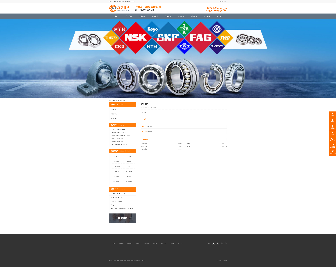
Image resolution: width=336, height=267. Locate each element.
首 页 (119, 100)
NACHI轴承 (116, 181)
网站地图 (221, 1)
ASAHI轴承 (129, 181)
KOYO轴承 (129, 171)
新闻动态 (168, 16)
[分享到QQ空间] (225, 243)
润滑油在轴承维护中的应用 (119, 144)
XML (225, 1)
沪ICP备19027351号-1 (140, 260)
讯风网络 (224, 260)
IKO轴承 (116, 171)
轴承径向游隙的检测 (117, 141)
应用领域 (207, 16)
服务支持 (181, 16)
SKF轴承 (116, 156)
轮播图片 (125, 100)
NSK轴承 (129, 156)
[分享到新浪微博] (221, 243)
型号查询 (194, 16)
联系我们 (220, 16)
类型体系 (155, 16)
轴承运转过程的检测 (117, 138)
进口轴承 (149, 126)
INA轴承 (129, 161)
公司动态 (114, 109)
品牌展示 (142, 16)
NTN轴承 (129, 166)
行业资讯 (114, 114)
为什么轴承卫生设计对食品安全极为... (122, 135)
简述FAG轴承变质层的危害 (119, 132)
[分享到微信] (217, 243)
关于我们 (129, 16)
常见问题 (114, 118)
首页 (115, 16)
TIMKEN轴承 (116, 166)
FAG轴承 (116, 161)
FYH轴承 (116, 176)
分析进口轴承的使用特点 (118, 129)
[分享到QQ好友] (213, 243)
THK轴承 (129, 176)
